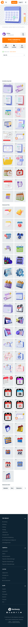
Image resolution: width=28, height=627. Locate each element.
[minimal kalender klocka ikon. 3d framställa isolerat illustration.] (8, 391)
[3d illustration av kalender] (8, 475)
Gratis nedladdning (14, 40)
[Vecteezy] (2, 2)
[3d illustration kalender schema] (8, 315)
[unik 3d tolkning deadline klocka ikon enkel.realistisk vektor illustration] (8, 583)
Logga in (21, 2)
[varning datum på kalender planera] (8, 367)
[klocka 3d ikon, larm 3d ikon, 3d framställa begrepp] (8, 291)
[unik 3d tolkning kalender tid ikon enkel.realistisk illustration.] (8, 427)
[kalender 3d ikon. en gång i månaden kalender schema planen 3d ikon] (8, 415)
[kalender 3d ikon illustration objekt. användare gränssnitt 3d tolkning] (8, 439)
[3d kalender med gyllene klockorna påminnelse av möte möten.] (8, 331)
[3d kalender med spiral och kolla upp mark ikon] (8, 303)
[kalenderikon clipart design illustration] (8, 183)
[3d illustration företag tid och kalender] (8, 255)
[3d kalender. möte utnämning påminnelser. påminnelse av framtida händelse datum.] (8, 355)
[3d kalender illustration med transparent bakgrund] (8, 267)
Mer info (5, 54)
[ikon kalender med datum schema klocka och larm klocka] (8, 195)
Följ (23, 35)
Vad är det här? (13, 51)
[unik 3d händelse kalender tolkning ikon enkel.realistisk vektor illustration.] (8, 547)
